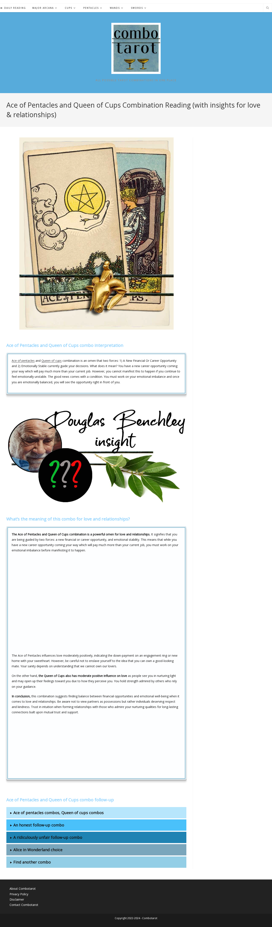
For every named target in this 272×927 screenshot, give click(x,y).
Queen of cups (51, 361)
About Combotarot (23, 889)
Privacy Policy (19, 894)
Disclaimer (17, 899)
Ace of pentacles (23, 361)
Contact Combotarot (24, 905)
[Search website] (268, 8)
